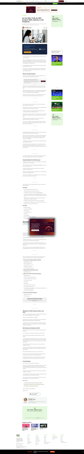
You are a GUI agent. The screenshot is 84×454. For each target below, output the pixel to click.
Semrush (25, 275)
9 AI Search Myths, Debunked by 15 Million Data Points (56, 98)
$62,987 (36, 317)
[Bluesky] (17, 445)
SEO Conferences (46, 443)
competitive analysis (39, 192)
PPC (36, 442)
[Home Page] (20, 1)
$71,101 (24, 320)
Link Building (37, 436)
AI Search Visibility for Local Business (56, 110)
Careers (24, 390)
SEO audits (26, 248)
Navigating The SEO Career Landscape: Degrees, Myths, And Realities (25, 429)
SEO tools (29, 121)
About (61, 437)
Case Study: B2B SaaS (54, 437)
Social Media (28, 441)
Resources (42, 1)
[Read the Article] (26, 426)
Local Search (37, 437)
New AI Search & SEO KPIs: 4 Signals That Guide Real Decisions (56, 63)
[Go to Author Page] (23, 28)
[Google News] (17, 443)
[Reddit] (20, 445)
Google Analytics (26, 261)
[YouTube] (20, 443)
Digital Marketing (37, 1)
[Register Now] (57, 58)
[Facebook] (21, 443)
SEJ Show (45, 441)
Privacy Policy (62, 441)
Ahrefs (25, 294)
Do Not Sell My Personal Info (64, 442)
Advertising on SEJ (54, 436)
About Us (49, 1)
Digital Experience (29, 442)
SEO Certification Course (27, 271)
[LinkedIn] (18, 443)
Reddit (36, 444)
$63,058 (30, 315)
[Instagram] (18, 445)
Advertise (52, 1)
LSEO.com (34, 400)
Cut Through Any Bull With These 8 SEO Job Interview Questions (33, 382)
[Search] (67, 1)
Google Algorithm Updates (47, 442)
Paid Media (33, 1)
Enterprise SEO (37, 441)
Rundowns (45, 437)
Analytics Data (37, 443)
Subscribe (62, 436)
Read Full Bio (25, 402)
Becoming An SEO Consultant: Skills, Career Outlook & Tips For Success (34, 384)
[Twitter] (23, 443)
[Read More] (57, 92)
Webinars (45, 1)
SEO (29, 1)
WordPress (28, 443)
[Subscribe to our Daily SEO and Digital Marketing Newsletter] (65, 1)
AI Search (27, 1)
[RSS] (21, 445)
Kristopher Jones (28, 27)
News (28, 436)
